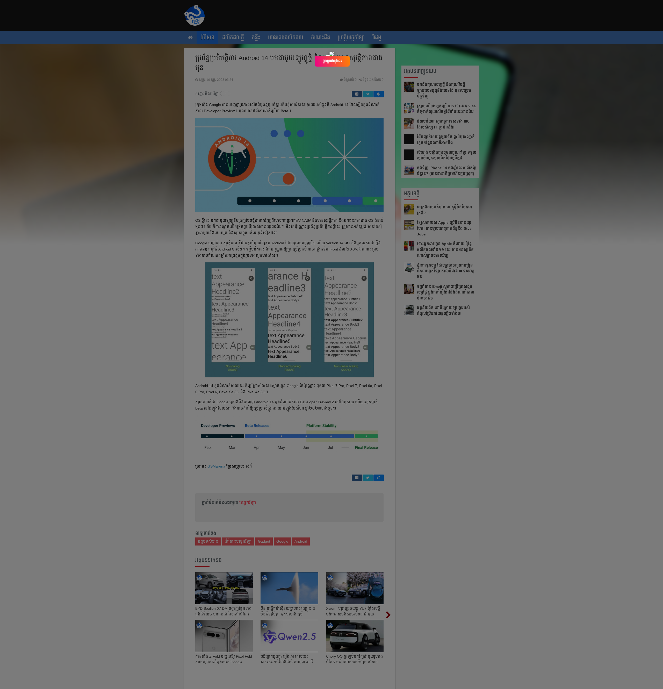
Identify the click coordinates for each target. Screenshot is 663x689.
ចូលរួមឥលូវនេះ (332, 61)
